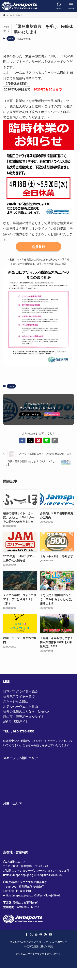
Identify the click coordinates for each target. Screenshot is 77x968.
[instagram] (36, 934)
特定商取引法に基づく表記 (38, 946)
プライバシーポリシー (55, 941)
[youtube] (41, 934)
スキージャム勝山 (15, 701)
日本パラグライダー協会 (20, 691)
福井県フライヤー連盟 (19, 696)
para (10, 38)
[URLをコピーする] (55, 440)
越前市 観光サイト (15, 721)
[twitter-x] (31, 934)
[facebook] (26, 934)
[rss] (45, 934)
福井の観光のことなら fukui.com (27, 711)
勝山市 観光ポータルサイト (23, 716)
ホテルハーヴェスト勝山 (20, 706)
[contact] (50, 934)
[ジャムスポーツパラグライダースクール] (20, 6)
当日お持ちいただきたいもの (25, 941)
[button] (22, 440)
